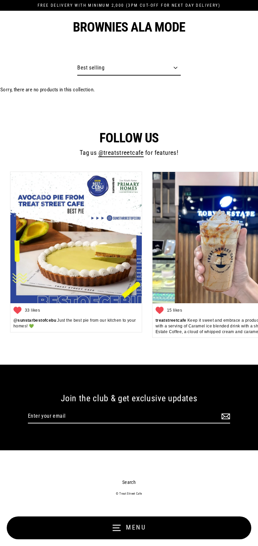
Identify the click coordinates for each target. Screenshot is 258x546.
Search (129, 482)
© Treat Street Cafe (129, 493)
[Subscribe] (224, 416)
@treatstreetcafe (121, 152)
